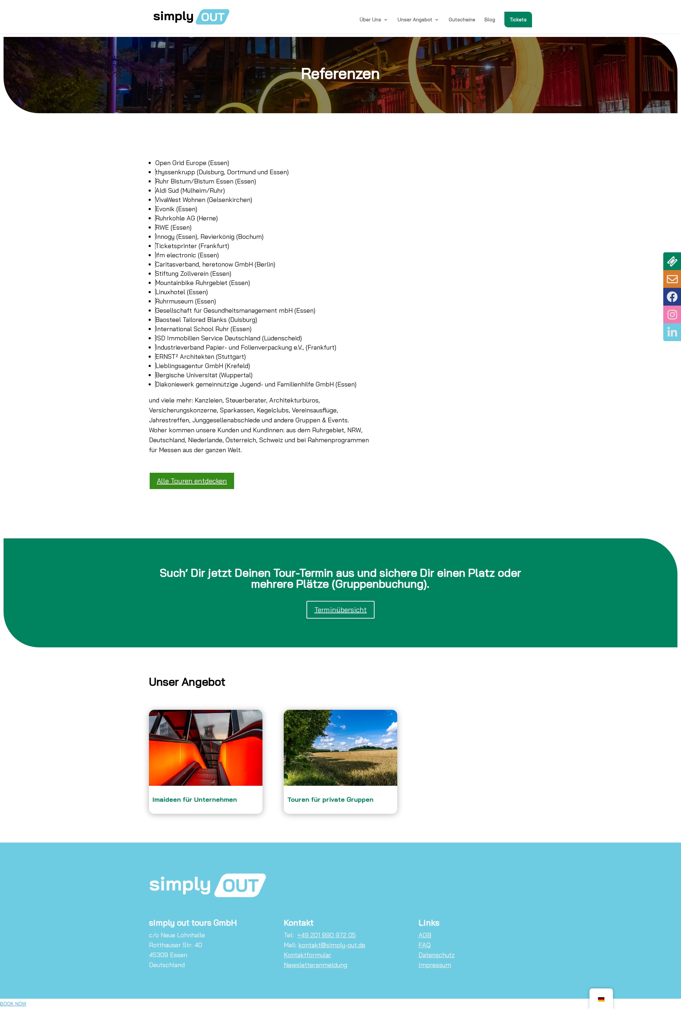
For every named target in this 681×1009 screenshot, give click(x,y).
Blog (490, 20)
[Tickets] (672, 261)
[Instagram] (672, 314)
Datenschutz (437, 955)
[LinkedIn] (672, 332)
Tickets (518, 19)
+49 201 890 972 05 (326, 935)
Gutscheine (462, 20)
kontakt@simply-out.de (331, 945)
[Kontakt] (672, 279)
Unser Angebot (415, 20)
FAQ (425, 945)
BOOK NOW (13, 1003)
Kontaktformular (307, 955)
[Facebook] (672, 297)
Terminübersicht (340, 609)
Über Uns (370, 20)
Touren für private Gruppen (330, 799)
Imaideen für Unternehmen (195, 799)
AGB (425, 935)
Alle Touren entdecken (192, 480)
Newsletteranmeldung (315, 965)
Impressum (435, 965)
